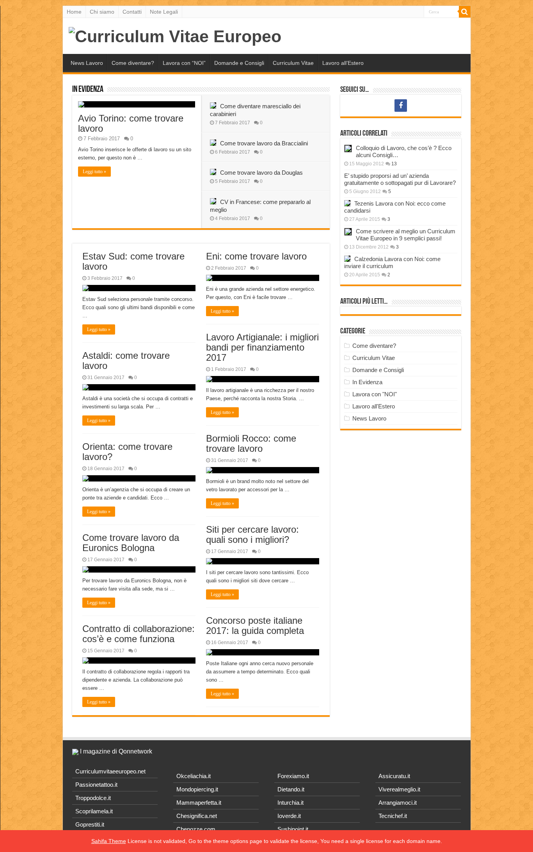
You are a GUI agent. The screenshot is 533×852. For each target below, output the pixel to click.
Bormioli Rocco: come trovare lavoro (251, 443)
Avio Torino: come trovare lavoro (130, 123)
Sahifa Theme (108, 841)
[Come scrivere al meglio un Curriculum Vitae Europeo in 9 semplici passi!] (348, 232)
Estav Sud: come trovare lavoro (133, 261)
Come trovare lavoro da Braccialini (264, 143)
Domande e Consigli (239, 63)
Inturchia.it (290, 802)
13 (394, 163)
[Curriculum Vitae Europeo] (175, 35)
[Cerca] (465, 12)
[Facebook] (400, 105)
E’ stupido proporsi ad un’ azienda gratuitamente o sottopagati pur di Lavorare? (400, 179)
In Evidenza (87, 89)
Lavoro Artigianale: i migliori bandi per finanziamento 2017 (262, 347)
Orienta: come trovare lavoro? (127, 451)
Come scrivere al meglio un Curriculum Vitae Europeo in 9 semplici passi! (405, 235)
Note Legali (164, 12)
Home (74, 12)
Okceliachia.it (193, 776)
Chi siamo (102, 12)
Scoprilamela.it (94, 811)
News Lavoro (87, 63)
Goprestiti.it (89, 824)
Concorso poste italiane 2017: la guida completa (255, 625)
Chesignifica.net (196, 816)
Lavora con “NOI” (184, 63)
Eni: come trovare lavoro (256, 256)
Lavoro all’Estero (343, 63)
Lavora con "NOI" (374, 394)
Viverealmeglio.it (399, 789)
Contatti (132, 12)
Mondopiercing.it (197, 789)
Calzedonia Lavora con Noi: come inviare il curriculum (392, 262)
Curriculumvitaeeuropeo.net (110, 771)
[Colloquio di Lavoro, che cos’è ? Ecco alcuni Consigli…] (348, 148)
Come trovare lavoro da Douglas (261, 172)
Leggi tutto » (94, 171)
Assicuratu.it (394, 776)
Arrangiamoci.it (397, 802)
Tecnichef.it (392, 816)
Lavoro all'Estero (373, 406)
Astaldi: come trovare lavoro (126, 360)
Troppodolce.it (93, 798)
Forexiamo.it (293, 776)
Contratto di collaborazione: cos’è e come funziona (138, 633)
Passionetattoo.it (96, 784)
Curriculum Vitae (293, 63)
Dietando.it (290, 789)
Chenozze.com (195, 829)
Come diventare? (133, 63)
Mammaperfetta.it (198, 802)
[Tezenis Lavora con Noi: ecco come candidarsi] (347, 203)
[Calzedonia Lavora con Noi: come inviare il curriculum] (347, 259)
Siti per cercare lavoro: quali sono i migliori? (252, 534)
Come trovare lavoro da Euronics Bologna (130, 542)
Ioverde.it (289, 816)
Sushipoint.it (292, 829)
